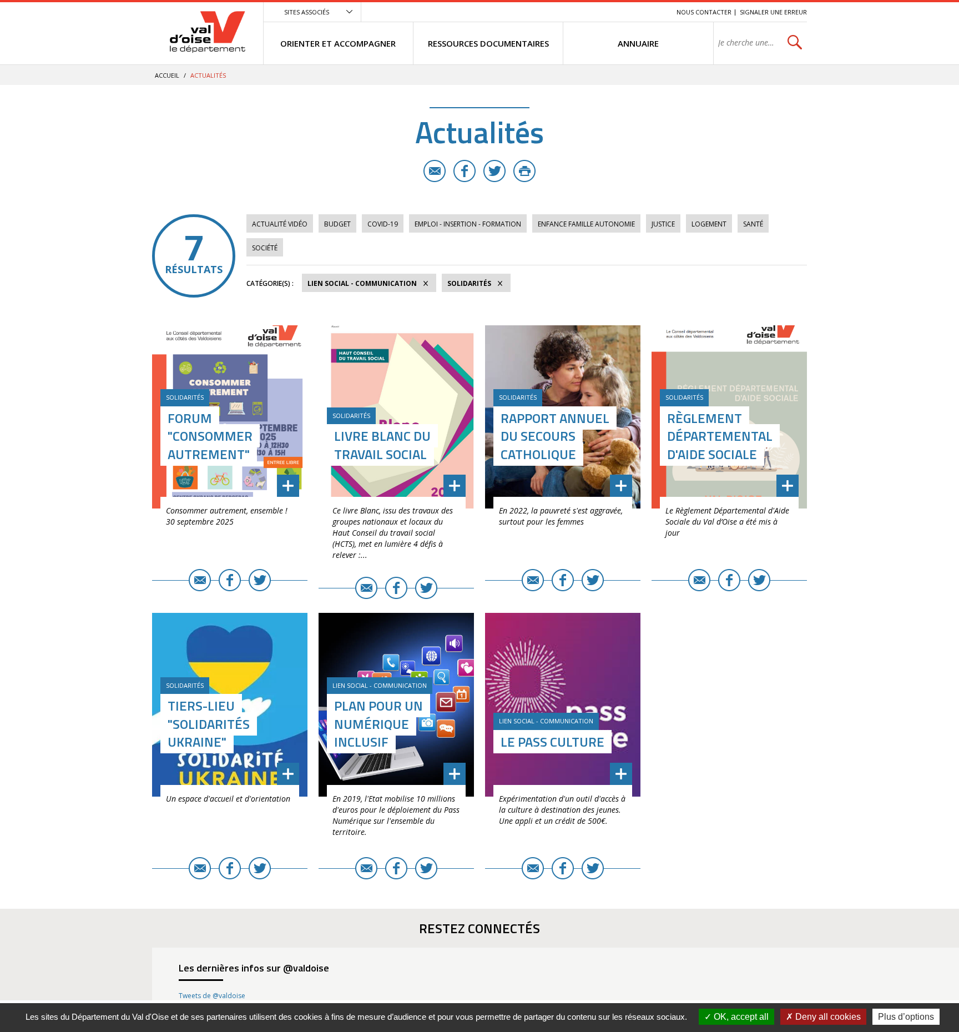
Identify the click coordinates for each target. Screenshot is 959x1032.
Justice (663, 224)
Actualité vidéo (279, 224)
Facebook (464, 171)
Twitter (494, 171)
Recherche (652, 12)
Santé (753, 224)
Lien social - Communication (362, 283)
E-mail (434, 171)
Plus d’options (906, 1016)
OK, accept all (740, 1016)
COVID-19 (382, 224)
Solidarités (469, 283)
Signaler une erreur (773, 12)
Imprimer (524, 171)
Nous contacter (704, 12)
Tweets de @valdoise (212, 995)
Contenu (615, 12)
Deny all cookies (827, 1016)
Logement (709, 224)
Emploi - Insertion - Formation (468, 224)
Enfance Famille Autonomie (586, 224)
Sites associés (306, 12)
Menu (587, 12)
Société (264, 248)
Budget (337, 224)
